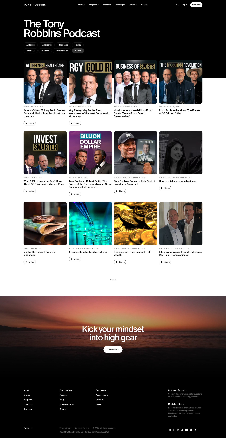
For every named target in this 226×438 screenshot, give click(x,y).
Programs (28, 400)
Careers (99, 400)
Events (27, 395)
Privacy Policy (65, 428)
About (26, 390)
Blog (62, 400)
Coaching (28, 404)
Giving (98, 404)
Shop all (63, 409)
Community (101, 390)
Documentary (66, 390)
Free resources (67, 404)
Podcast (63, 395)
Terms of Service (82, 428)
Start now (28, 409)
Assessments (102, 395)
